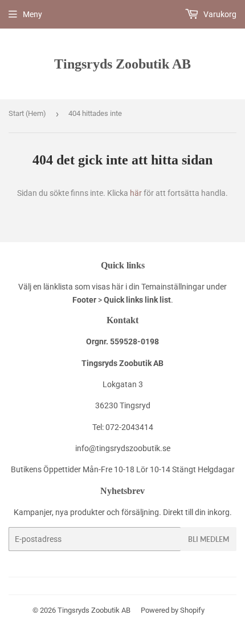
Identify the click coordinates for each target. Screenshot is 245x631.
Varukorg (219, 14)
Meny (32, 14)
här (136, 193)
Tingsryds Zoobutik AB (122, 63)
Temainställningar (173, 286)
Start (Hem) (27, 113)
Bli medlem (208, 539)
